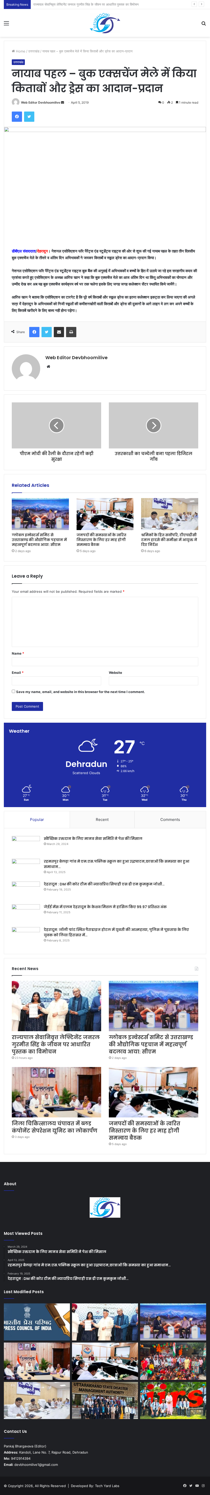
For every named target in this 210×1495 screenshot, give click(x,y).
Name (18, 653)
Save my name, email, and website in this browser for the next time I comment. (80, 692)
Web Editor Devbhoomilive (40, 102)
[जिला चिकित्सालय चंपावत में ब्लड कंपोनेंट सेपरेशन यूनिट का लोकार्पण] (56, 1092)
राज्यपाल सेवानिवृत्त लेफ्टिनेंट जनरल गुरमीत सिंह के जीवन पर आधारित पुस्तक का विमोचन (56, 1044)
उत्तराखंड (33, 51)
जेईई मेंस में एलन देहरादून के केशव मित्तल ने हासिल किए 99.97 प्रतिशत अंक (105, 906)
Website (115, 672)
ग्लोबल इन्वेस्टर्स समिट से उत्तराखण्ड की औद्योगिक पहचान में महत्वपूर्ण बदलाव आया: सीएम (86, 4)
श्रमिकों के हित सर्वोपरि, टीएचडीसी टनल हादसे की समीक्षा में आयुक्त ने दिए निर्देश (169, 539)
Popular (37, 819)
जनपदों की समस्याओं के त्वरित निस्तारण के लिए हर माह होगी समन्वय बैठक (101, 539)
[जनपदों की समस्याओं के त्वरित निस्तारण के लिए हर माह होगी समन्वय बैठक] (105, 514)
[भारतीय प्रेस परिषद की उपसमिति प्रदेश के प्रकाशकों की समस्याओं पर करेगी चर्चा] (37, 1322)
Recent (102, 819)
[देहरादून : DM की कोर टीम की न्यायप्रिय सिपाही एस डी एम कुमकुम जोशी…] (26, 891)
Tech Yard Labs (107, 1486)
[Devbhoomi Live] (105, 23)
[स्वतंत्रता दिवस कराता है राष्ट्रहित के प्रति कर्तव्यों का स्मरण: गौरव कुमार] (173, 1361)
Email (18, 672)
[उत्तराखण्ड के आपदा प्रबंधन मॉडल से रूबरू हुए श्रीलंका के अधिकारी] (105, 1400)
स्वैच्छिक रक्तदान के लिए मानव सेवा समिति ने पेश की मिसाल (93, 838)
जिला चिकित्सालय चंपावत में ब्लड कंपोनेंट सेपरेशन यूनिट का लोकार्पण (54, 1127)
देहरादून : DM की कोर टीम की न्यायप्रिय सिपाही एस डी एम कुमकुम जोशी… (104, 884)
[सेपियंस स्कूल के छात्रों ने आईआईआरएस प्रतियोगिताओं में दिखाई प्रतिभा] (173, 1400)
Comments (170, 819)
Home (20, 51)
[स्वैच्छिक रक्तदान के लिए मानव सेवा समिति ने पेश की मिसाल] (26, 845)
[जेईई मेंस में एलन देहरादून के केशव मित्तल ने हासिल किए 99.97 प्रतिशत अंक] (26, 914)
